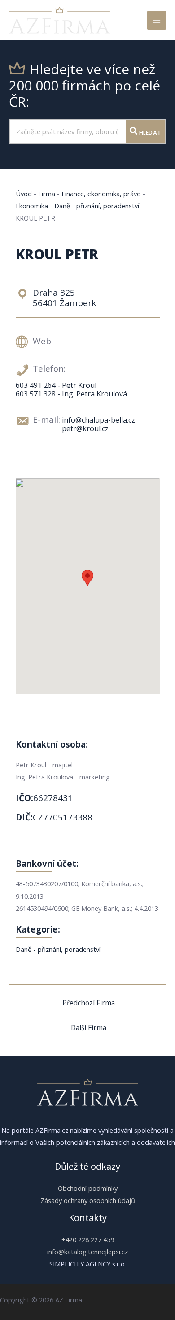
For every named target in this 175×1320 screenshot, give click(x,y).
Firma (46, 193)
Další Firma (88, 1027)
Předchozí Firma (88, 1003)
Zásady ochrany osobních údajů (87, 1200)
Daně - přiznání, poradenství (96, 205)
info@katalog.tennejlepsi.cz (87, 1251)
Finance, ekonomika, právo (101, 193)
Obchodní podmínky (88, 1188)
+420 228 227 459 (87, 1239)
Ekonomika (32, 205)
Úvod (24, 193)
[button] (87, 578)
